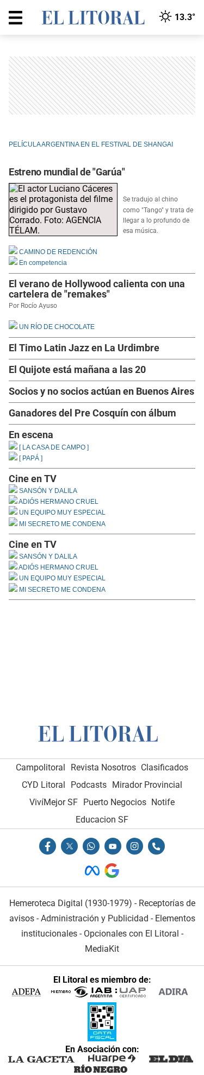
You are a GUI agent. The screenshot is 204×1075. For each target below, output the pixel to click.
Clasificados (164, 767)
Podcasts (89, 785)
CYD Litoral (43, 785)
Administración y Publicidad (95, 918)
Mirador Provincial (147, 785)
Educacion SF (102, 819)
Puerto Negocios (114, 802)
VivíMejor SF (53, 802)
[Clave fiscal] (102, 1038)
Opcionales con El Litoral (131, 933)
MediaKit (102, 949)
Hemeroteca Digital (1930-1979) (70, 903)
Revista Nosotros (103, 767)
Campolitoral (40, 767)
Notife (163, 802)
